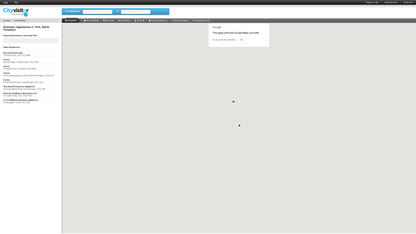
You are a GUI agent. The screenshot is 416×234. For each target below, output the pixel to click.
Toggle (61, 20)
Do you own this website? (224, 40)
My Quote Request (181, 20)
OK (241, 40)
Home (5, 2)
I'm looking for (72, 11)
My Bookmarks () (202, 20)
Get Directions (20, 20)
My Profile (141, 20)
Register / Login (372, 2)
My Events (110, 20)
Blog (16, 2)
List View (6, 20)
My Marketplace (92, 20)
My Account (408, 2)
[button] (239, 125)
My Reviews (125, 20)
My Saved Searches (159, 20)
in (117, 11)
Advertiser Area (391, 2)
